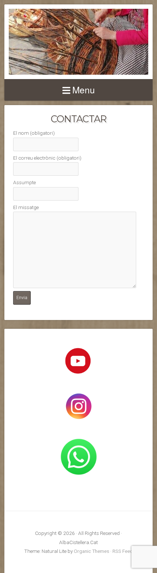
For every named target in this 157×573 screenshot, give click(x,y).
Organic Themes (91, 551)
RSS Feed (122, 551)
